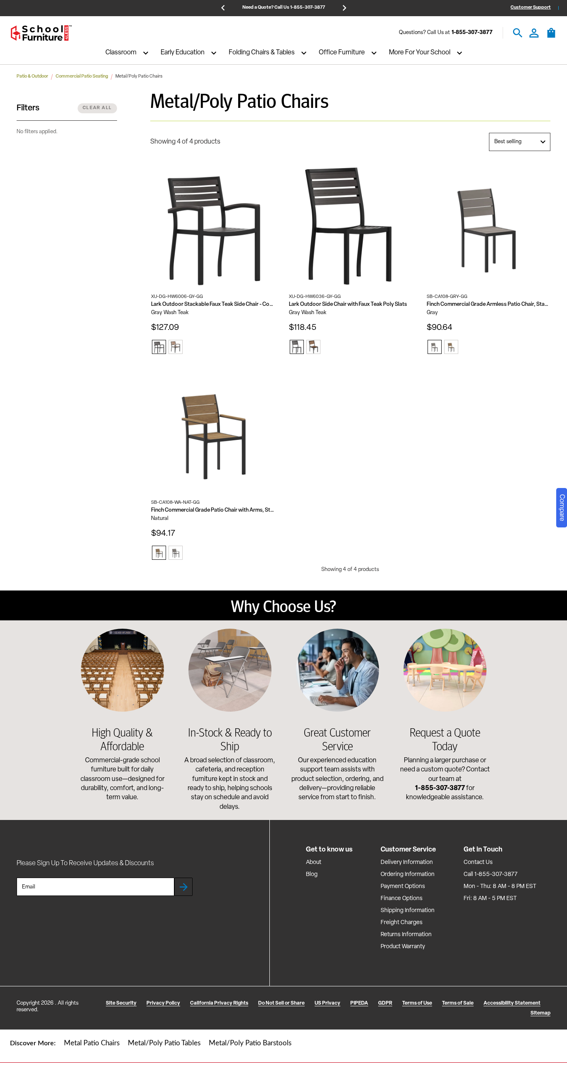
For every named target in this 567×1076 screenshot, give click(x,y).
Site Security (121, 1003)
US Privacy (327, 1003)
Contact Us (478, 862)
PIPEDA (359, 1003)
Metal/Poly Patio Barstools (250, 1043)
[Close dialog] (551, 943)
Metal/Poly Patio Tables (164, 1043)
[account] (534, 33)
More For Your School (419, 53)
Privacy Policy (163, 1003)
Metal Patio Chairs (92, 1043)
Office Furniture (342, 53)
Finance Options (402, 898)
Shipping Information (408, 911)
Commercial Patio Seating (82, 76)
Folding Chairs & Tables (262, 53)
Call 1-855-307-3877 (491, 874)
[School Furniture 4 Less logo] (41, 32)
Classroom (121, 53)
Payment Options (403, 886)
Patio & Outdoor (32, 76)
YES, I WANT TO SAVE (465, 1022)
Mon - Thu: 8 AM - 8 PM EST (500, 886)
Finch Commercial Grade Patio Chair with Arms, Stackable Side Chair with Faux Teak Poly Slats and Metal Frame (213, 510)
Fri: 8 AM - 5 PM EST (490, 898)
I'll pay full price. (465, 1049)
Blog (312, 874)
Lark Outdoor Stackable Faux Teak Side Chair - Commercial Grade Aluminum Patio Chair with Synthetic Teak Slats (213, 304)
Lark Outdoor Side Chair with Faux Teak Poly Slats (348, 304)
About (313, 862)
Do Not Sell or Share (281, 1003)
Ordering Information (408, 874)
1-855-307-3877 (472, 33)
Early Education (183, 53)
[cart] (551, 37)
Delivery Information (407, 862)
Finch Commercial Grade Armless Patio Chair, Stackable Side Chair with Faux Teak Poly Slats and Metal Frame (488, 304)
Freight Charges (402, 923)
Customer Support (531, 7)
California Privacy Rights (219, 1003)
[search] (518, 33)
